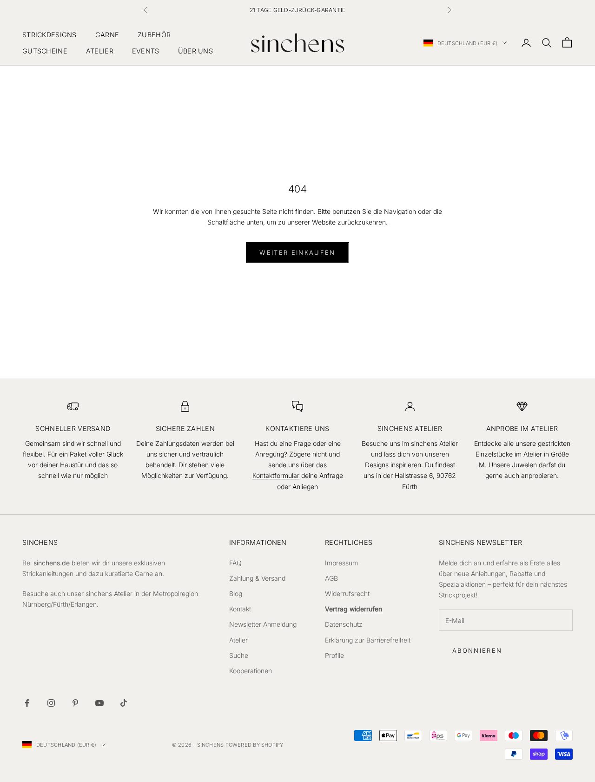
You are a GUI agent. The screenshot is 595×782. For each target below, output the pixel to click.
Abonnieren (477, 650)
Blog (235, 593)
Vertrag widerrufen (353, 609)
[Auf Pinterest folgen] (75, 703)
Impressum (341, 563)
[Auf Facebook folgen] (27, 703)
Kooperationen (250, 671)
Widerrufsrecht (347, 593)
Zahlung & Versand (257, 578)
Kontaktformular (275, 475)
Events (145, 50)
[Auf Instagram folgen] (51, 703)
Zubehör (154, 35)
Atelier (99, 50)
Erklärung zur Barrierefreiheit (367, 640)
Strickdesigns (49, 35)
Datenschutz (344, 624)
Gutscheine (44, 50)
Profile (334, 655)
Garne (107, 35)
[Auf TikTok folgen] (123, 703)
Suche (238, 655)
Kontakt (240, 609)
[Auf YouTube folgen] (99, 703)
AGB (331, 578)
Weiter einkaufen (297, 252)
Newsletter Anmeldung (263, 624)
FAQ (235, 563)
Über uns (195, 50)
